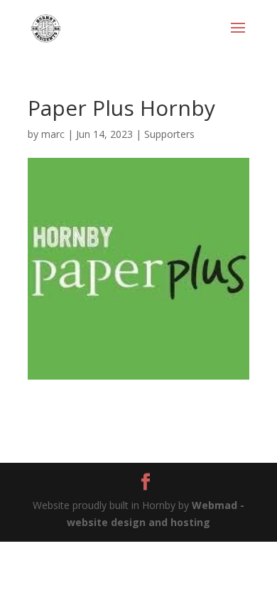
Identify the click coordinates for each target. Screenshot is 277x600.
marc (53, 134)
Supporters (169, 134)
